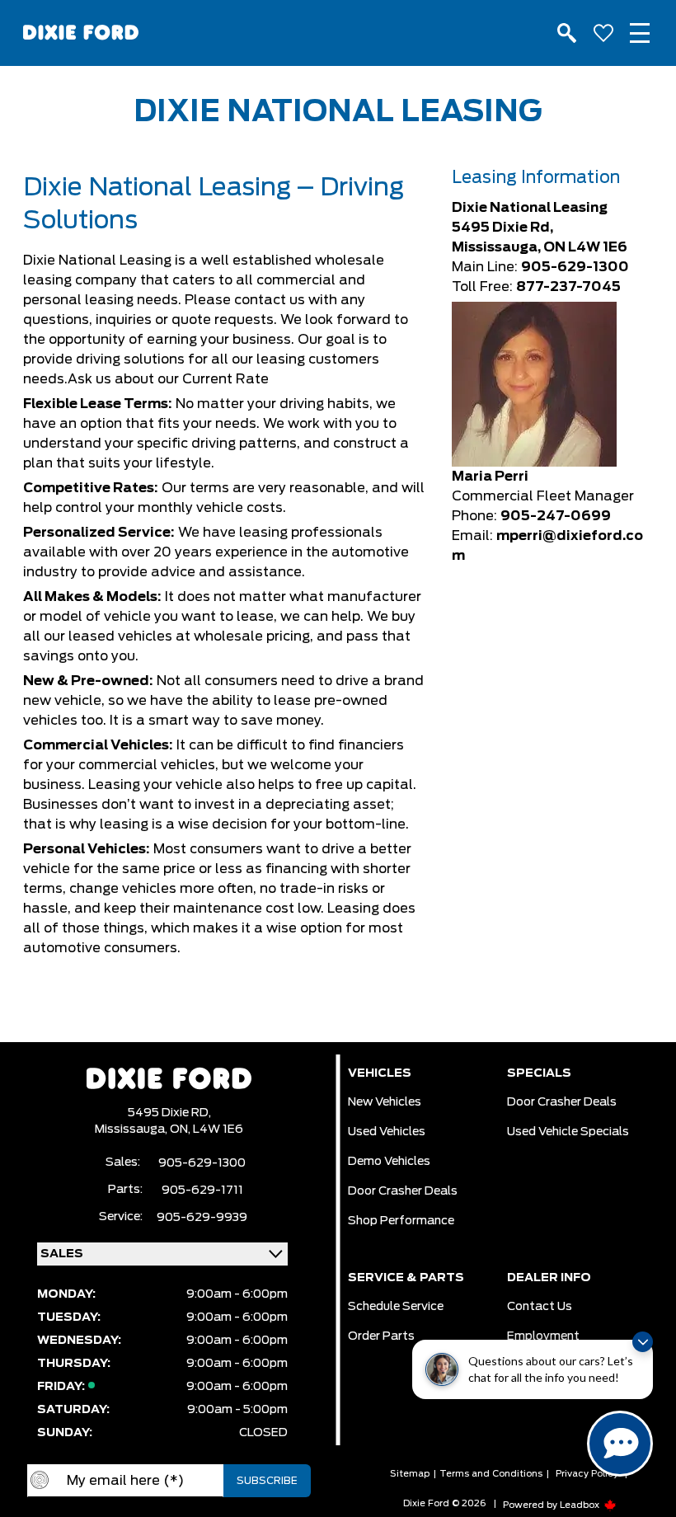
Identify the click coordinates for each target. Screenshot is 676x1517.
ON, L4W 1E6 (206, 1129)
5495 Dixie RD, (169, 1113)
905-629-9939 (202, 1217)
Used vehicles (386, 1132)
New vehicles (384, 1102)
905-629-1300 (575, 267)
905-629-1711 (202, 1190)
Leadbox (581, 1505)
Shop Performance (401, 1221)
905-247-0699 (555, 516)
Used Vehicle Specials (568, 1132)
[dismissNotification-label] (642, 1341)
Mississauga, (132, 1129)
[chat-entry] (620, 1444)
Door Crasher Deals (403, 1191)
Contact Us (539, 1307)
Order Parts (381, 1336)
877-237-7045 (568, 287)
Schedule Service (396, 1307)
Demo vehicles (389, 1161)
